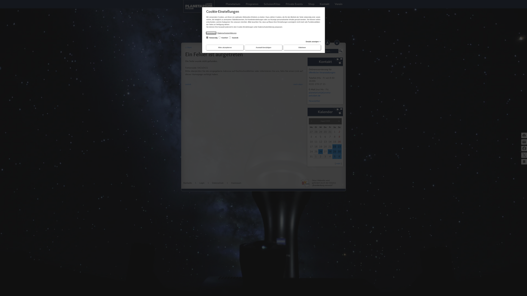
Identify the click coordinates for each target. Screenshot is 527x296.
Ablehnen (302, 48)
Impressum (211, 33)
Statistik (235, 38)
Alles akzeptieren (225, 48)
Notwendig (213, 38)
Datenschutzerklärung (226, 33)
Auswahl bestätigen (263, 48)
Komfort (224, 38)
